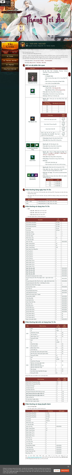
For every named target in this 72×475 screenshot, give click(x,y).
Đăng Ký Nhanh (6, 52)
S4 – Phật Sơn (10, 64)
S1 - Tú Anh (10, 56)
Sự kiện (15, 12)
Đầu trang (69, 74)
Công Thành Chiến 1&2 (10, 69)
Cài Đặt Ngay (10, 45)
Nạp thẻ (14, 52)
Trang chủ (4, 12)
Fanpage (10, 12)
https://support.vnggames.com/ (35, 457)
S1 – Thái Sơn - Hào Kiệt (10, 60)
